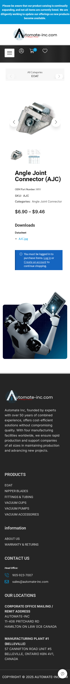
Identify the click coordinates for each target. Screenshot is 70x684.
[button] (9, 53)
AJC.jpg (23, 238)
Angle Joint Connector (47, 201)
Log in (47, 258)
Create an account (35, 262)
